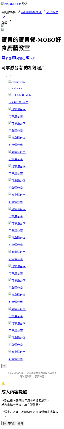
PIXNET (19, 373)
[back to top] (4, 366)
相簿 (9, 58)
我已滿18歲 (9, 423)
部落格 (21, 58)
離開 (20, 423)
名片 (33, 58)
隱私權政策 (25, 376)
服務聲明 (39, 376)
